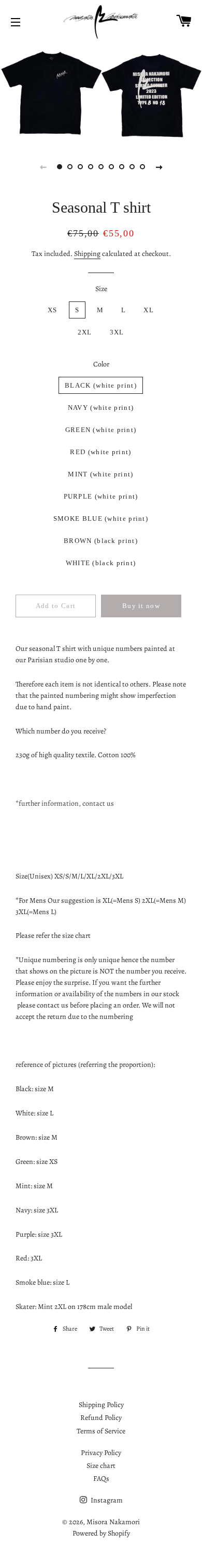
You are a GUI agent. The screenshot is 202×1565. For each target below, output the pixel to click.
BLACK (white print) (101, 385)
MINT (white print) (100, 474)
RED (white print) (100, 452)
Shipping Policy (101, 1405)
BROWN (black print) (101, 541)
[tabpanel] (101, 91)
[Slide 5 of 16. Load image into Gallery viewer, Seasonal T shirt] (101, 167)
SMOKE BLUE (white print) (100, 518)
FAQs (101, 1478)
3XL (117, 332)
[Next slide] (159, 166)
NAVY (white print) (101, 407)
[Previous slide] (43, 166)
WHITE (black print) (101, 563)
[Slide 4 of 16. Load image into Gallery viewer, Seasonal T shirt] (90, 167)
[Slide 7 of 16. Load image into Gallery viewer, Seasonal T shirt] (122, 167)
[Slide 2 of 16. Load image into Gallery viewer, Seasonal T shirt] (70, 167)
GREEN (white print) (101, 430)
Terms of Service (101, 1431)
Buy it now (141, 606)
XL (148, 310)
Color (101, 364)
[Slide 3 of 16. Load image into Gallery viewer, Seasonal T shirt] (80, 167)
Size (101, 289)
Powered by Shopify (101, 1533)
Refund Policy (101, 1418)
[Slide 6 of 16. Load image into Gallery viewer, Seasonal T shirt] (111, 167)
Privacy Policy (101, 1453)
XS (52, 310)
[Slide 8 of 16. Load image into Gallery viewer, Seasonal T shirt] (132, 167)
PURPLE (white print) (101, 496)
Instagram (106, 1500)
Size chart (101, 1466)
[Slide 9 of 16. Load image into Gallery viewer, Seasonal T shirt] (142, 167)
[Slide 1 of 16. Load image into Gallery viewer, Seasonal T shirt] (59, 167)
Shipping (87, 254)
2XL (85, 332)
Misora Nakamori (113, 1522)
